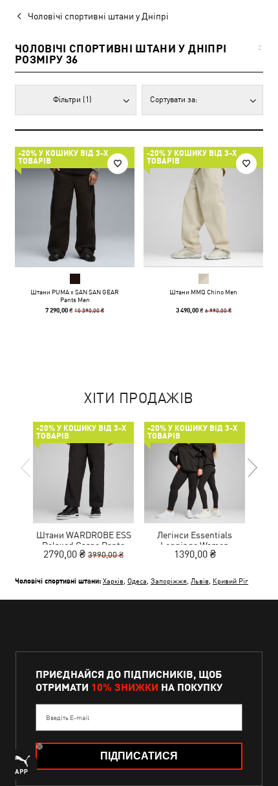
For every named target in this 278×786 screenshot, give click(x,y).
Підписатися (139, 755)
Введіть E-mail (67, 717)
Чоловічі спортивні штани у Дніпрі (98, 16)
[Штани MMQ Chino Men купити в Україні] (203, 207)
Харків (113, 580)
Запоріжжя (169, 580)
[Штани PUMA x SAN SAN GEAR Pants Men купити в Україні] (74, 207)
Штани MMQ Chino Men (203, 292)
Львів (200, 580)
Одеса (137, 580)
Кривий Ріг (230, 580)
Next (251, 467)
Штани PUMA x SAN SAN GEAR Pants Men (74, 295)
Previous (26, 467)
